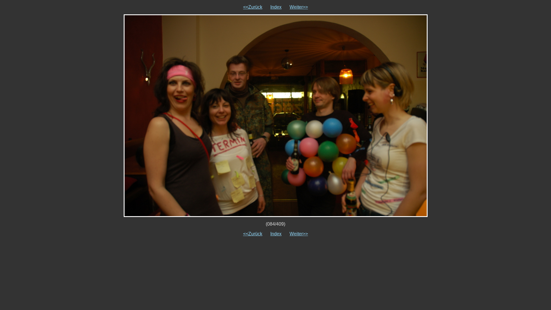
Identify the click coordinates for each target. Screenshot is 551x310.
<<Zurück (252, 7)
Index (276, 7)
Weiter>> (299, 7)
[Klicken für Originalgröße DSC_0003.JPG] (276, 115)
